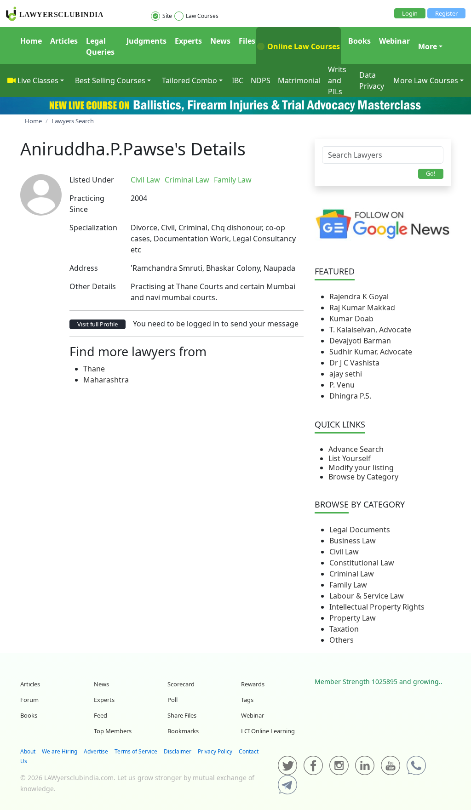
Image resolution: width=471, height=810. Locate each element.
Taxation (344, 629)
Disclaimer (177, 751)
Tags (247, 700)
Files (247, 41)
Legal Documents (359, 530)
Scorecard (181, 684)
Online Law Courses (302, 46)
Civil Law (344, 552)
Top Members (113, 731)
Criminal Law (351, 574)
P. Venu (342, 385)
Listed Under (91, 180)
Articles (64, 41)
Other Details (92, 286)
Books (359, 41)
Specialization (93, 227)
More (427, 46)
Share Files (181, 715)
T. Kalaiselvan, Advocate (370, 330)
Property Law (352, 618)
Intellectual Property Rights (377, 607)
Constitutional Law (361, 563)
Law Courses (202, 16)
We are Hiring (59, 751)
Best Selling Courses (110, 80)
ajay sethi (345, 374)
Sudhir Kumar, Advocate (370, 352)
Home (31, 41)
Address (83, 268)
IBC (237, 80)
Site (167, 16)
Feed (100, 715)
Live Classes (37, 80)
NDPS (260, 80)
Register (446, 13)
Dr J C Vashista (354, 363)
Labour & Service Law (366, 596)
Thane (94, 369)
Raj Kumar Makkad (362, 307)
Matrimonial (299, 80)
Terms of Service (136, 751)
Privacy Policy (215, 751)
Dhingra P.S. (350, 396)
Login (410, 13)
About (27, 751)
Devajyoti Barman (360, 341)
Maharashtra (106, 380)
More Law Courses (425, 80)
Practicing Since (86, 203)
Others (341, 640)
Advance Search (356, 449)
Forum (29, 700)
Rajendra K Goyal (359, 296)
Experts (188, 41)
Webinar (394, 41)
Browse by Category (363, 477)
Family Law (348, 585)
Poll (172, 700)
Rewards (252, 684)
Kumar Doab (351, 319)
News (220, 41)
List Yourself (349, 458)
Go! (431, 173)
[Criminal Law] (259, 180)
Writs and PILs (337, 80)
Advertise (96, 751)
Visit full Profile (97, 324)
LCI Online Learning (268, 731)
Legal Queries (100, 46)
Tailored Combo (189, 80)
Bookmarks (183, 731)
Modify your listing (361, 467)
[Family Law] (261, 180)
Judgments (146, 41)
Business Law (352, 541)
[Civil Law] (257, 180)
